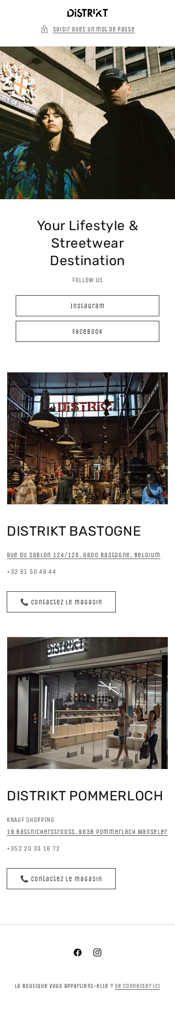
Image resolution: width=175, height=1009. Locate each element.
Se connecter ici (137, 986)
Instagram (87, 306)
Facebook (87, 332)
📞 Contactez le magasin (61, 602)
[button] (87, 29)
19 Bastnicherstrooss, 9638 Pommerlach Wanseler (87, 832)
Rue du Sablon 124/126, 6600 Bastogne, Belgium (84, 555)
